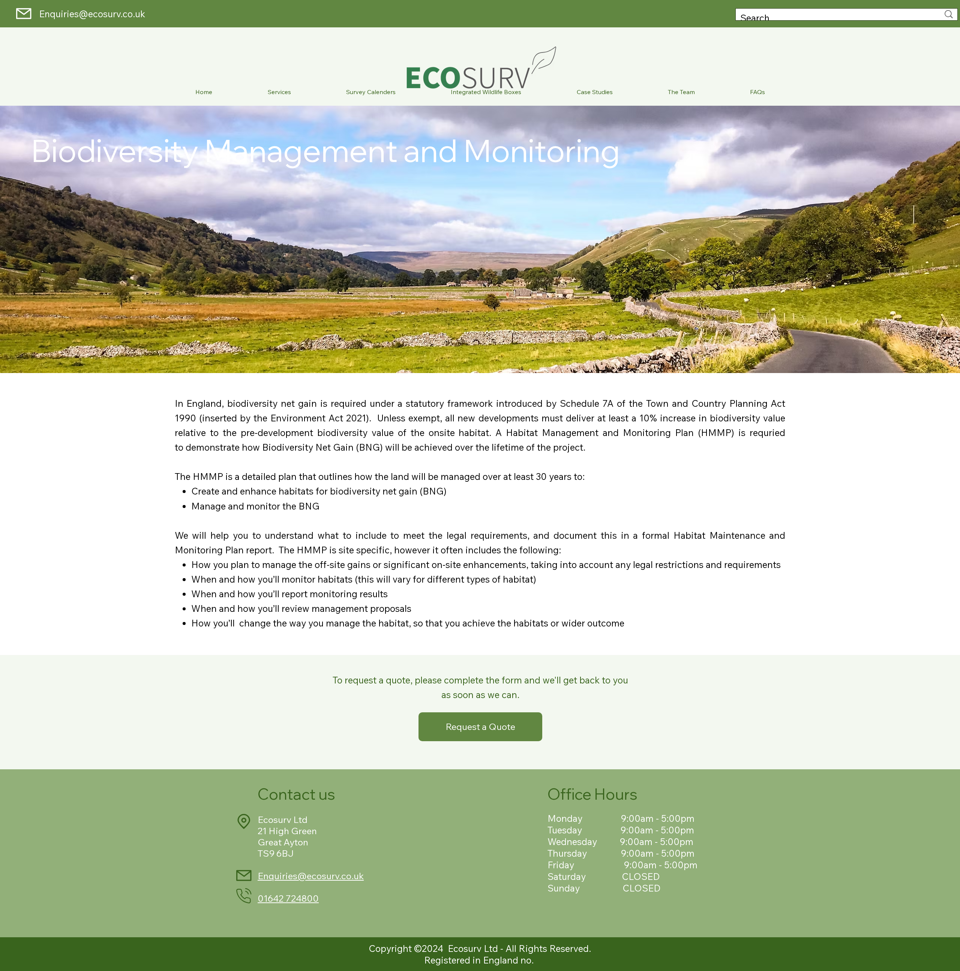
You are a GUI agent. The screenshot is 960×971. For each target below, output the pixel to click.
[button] (279, 92)
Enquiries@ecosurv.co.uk (95, 13)
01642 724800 (288, 898)
